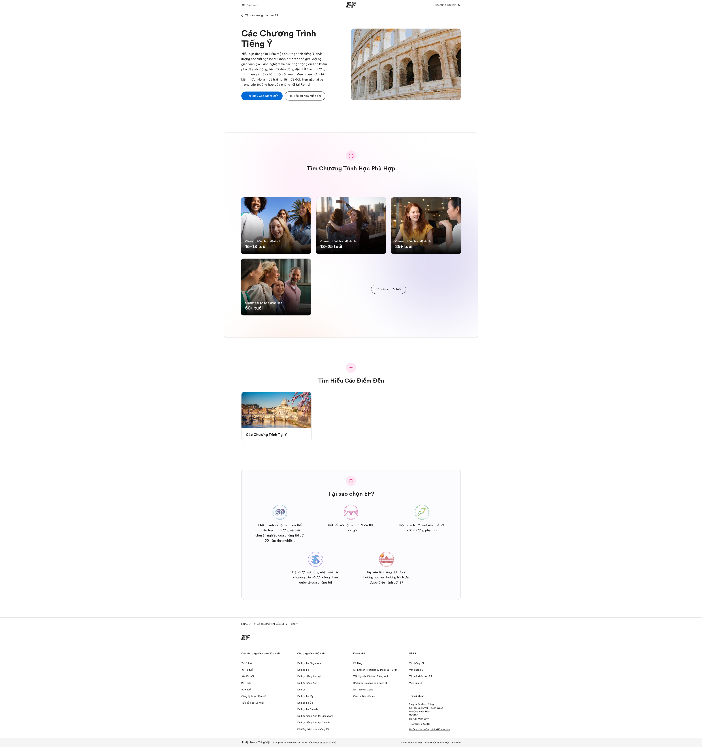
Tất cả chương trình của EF (261, 15)
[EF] (351, 5)
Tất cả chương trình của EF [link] (268, 623)
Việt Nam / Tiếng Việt (257, 742)
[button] (250, 5)
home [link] (244, 623)
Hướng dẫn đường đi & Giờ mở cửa (429, 729)
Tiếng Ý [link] (293, 623)
